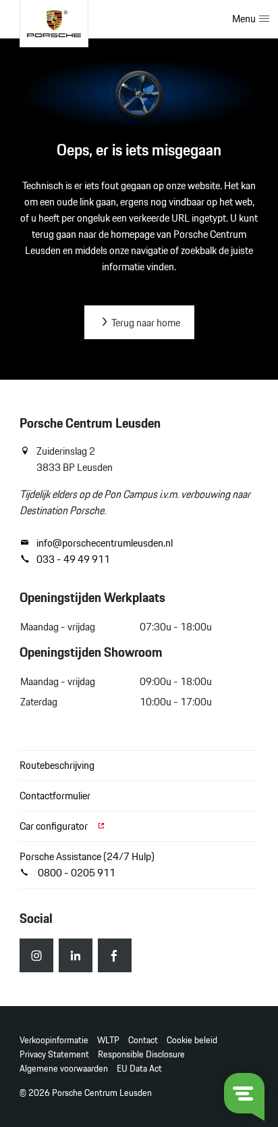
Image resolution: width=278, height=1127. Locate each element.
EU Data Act (139, 1068)
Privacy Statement (54, 1054)
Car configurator (55, 826)
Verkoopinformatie (54, 1040)
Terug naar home (144, 322)
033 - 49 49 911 (73, 559)
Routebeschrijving (57, 765)
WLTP (108, 1040)
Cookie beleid (192, 1040)
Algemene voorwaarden (64, 1068)
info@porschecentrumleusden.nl (104, 543)
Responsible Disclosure (141, 1054)
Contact (143, 1040)
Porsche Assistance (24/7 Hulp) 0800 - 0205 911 (87, 864)
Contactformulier (55, 795)
